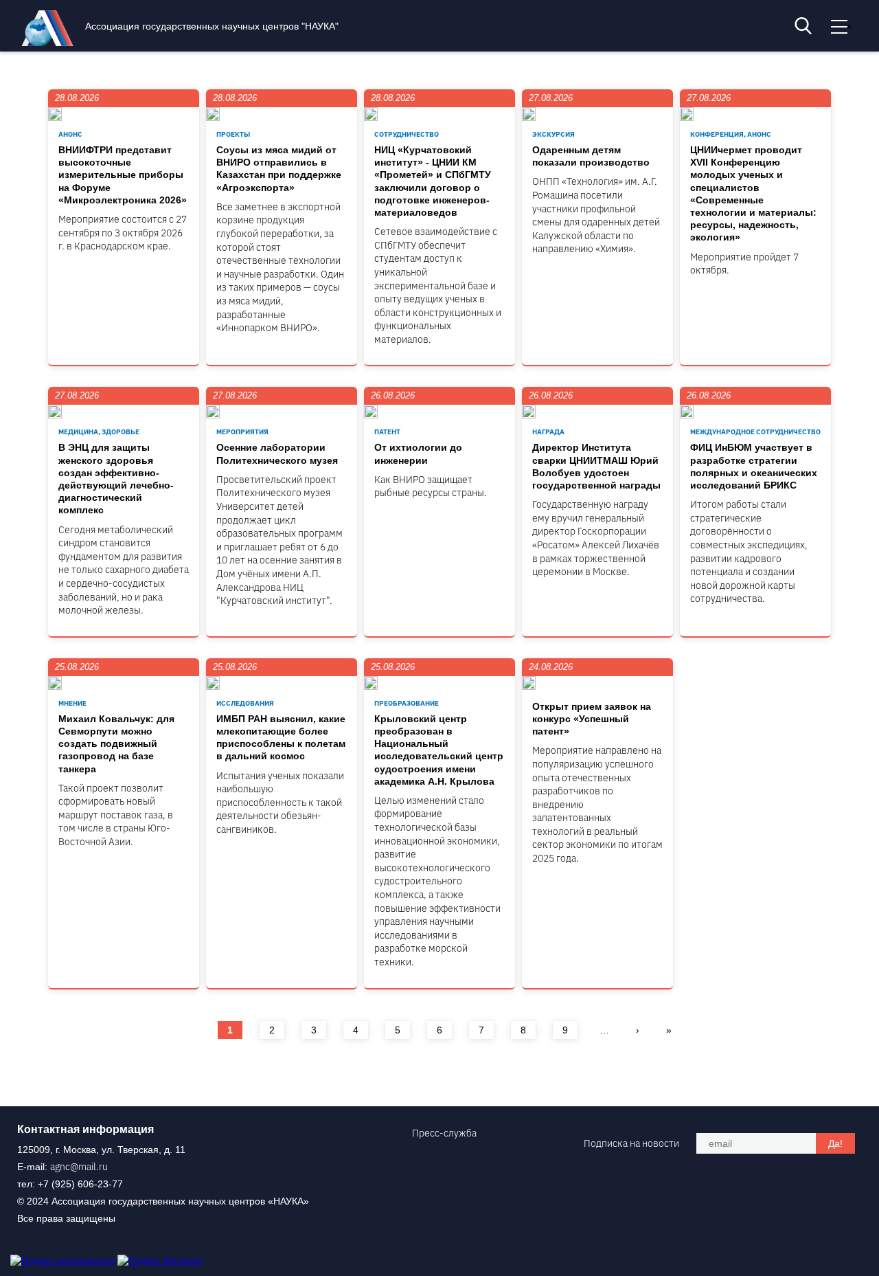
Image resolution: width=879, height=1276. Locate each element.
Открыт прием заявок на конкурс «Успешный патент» (591, 719)
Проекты (233, 134)
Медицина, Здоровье (98, 431)
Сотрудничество (406, 134)
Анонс (70, 134)
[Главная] (51, 42)
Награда (548, 431)
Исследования (245, 703)
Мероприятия (242, 431)
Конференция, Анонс (730, 134)
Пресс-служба (444, 1133)
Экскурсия (553, 134)
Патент (387, 431)
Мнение (72, 703)
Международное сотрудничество (755, 431)
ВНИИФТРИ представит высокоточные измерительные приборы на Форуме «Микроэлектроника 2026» (122, 174)
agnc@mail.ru (79, 1167)
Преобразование (406, 703)
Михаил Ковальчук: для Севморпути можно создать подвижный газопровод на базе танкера (116, 743)
